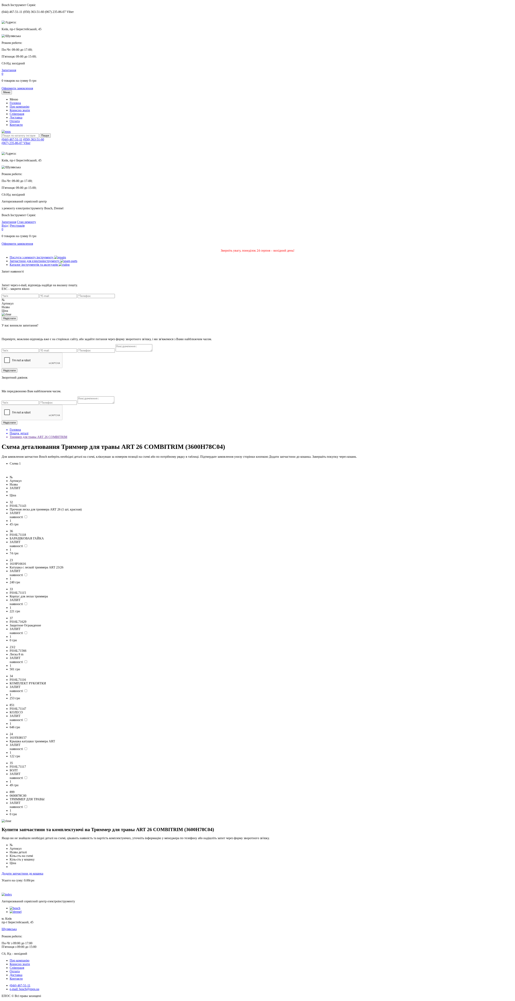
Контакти (16, 124)
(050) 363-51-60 (33, 139)
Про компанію (19, 106)
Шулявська (9, 929)
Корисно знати (20, 110)
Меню (6, 92)
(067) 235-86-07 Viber (16, 143)
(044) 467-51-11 (12, 139)
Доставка (16, 117)
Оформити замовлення (17, 88)
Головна (15, 103)
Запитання (9, 70)
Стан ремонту (26, 222)
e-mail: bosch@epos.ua (24, 989)
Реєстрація (17, 225)
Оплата (15, 121)
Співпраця (17, 114)
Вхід (5, 225)
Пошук (45, 135)
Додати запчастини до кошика (22, 873)
